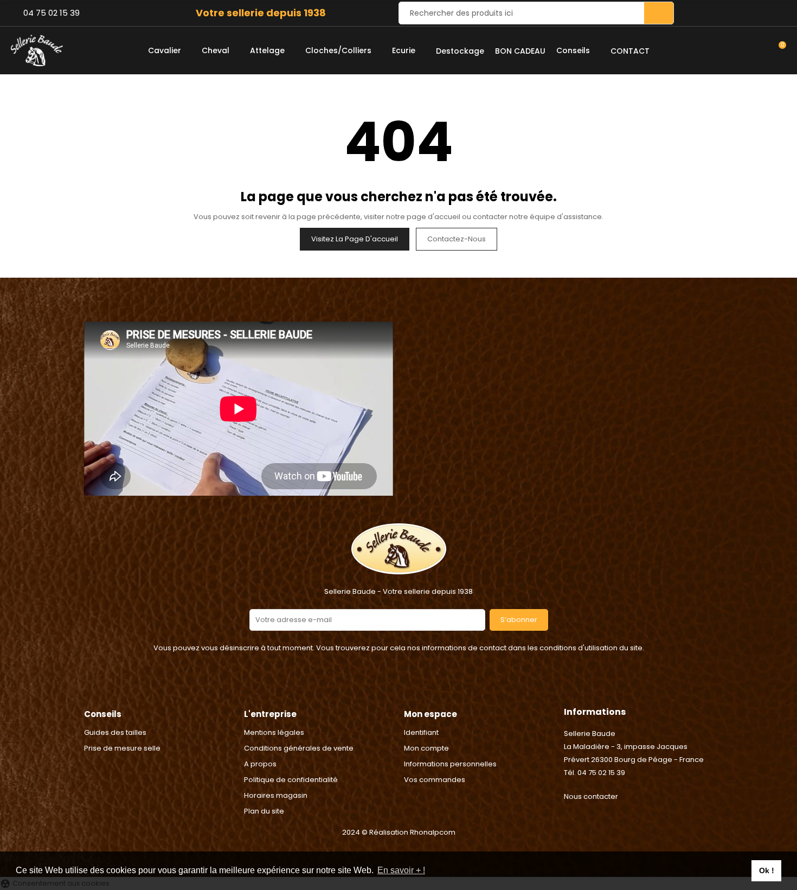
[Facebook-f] (385, 686)
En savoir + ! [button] (401, 870)
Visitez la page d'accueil (354, 239)
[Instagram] (412, 686)
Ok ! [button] (766, 870)
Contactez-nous (456, 239)
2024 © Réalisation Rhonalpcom (398, 832)
